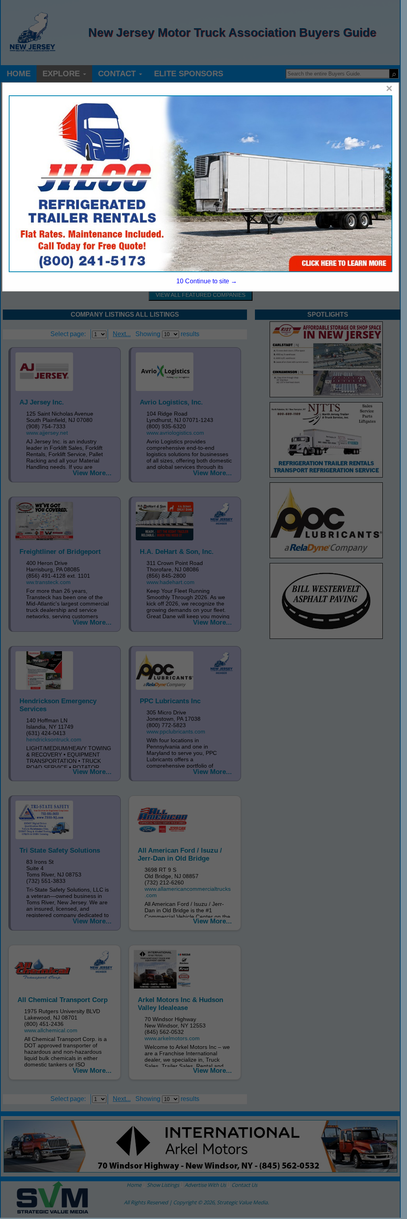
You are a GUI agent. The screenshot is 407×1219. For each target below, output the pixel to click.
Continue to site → (206, 281)
